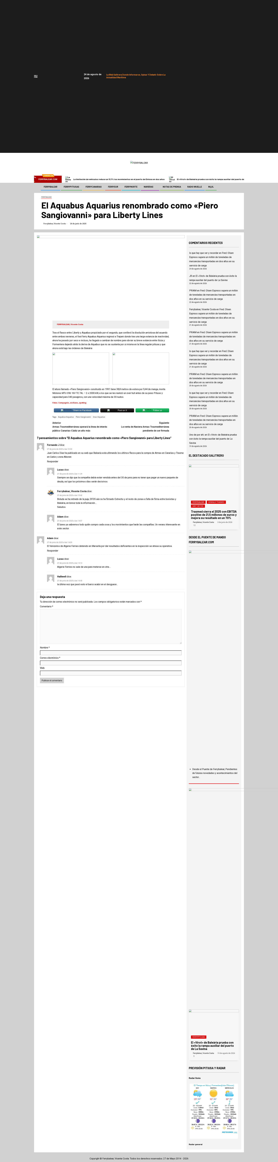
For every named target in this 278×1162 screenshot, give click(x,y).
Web (42, 668)
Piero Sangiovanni (83, 417)
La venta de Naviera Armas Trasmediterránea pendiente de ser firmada (145, 427)
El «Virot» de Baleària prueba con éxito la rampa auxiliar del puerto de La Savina (215, 179)
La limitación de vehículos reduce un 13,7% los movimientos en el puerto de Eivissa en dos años (119, 179)
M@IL (211, 187)
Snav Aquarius (99, 417)
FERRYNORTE (131, 187)
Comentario (46, 606)
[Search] (241, 187)
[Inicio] (37, 187)
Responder (52, 461)
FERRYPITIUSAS (71, 187)
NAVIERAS (148, 187)
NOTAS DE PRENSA (172, 187)
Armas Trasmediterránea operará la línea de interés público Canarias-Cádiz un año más (79, 427)
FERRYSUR (113, 187)
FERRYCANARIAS (94, 187)
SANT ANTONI (197, 506)
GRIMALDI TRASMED (216, 502)
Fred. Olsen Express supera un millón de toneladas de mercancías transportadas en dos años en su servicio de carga (213, 294)
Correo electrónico (50, 657)
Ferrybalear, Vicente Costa (54, 224)
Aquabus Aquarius (66, 417)
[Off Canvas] (36, 76)
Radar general (195, 1144)
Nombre (45, 647)
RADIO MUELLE (194, 187)
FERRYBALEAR (50, 187)
